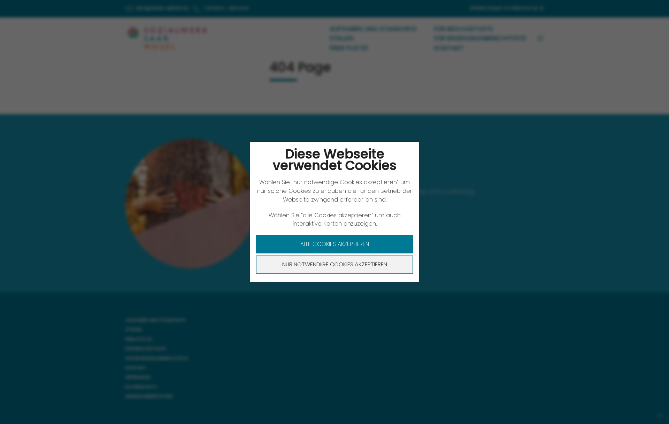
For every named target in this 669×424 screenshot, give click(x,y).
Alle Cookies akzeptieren (334, 244)
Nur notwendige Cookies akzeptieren (334, 264)
